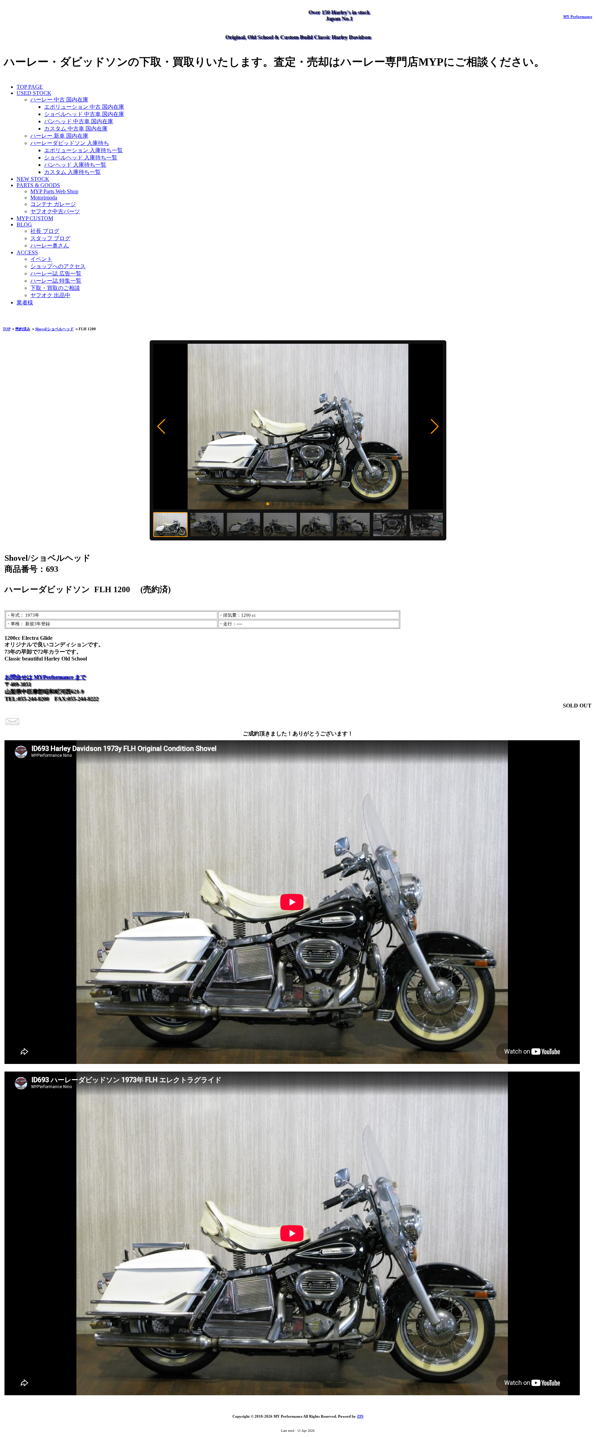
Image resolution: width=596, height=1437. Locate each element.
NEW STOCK (33, 179)
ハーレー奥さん (49, 245)
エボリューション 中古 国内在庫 (84, 107)
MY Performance (577, 16)
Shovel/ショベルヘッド (54, 329)
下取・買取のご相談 (55, 288)
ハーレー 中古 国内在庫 (59, 99)
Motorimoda (43, 198)
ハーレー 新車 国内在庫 (59, 136)
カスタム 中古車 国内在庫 (76, 128)
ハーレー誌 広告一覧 (55, 273)
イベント (41, 259)
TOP (6, 329)
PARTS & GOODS (38, 185)
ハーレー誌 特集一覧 (55, 281)
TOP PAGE (30, 87)
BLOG (24, 224)
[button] (161, 426)
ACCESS (27, 252)
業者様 (25, 302)
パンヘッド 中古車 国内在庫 (78, 121)
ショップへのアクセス (58, 266)
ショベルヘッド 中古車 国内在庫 (84, 114)
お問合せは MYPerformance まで (45, 677)
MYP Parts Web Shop (54, 191)
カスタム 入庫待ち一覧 (72, 172)
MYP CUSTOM (35, 218)
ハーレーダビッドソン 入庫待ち (69, 143)
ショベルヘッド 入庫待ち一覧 (80, 157)
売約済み (22, 329)
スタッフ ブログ (50, 238)
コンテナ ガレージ (53, 204)
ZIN (360, 1416)
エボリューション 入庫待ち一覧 (83, 150)
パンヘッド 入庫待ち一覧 (75, 165)
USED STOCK (34, 93)
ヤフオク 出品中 (50, 295)
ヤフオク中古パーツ (55, 211)
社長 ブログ (44, 231)
